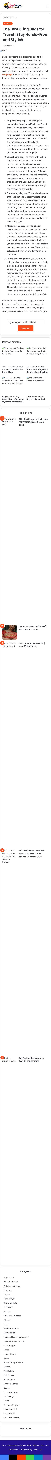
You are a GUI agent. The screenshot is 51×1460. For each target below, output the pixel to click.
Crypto (7, 1294)
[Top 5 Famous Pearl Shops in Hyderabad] (38, 385)
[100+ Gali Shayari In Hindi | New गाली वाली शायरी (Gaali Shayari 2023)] (9, 520)
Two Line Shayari (11, 1405)
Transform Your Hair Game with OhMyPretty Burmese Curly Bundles (37, 369)
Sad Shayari (9, 1375)
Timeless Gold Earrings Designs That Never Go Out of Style (12, 369)
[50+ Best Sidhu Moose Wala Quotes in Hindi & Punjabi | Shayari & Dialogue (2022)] (9, 952)
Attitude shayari (11, 1282)
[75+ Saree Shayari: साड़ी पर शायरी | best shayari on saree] (9, 632)
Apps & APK (9, 1277)
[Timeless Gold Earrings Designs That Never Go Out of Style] (13, 355)
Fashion (13, 17)
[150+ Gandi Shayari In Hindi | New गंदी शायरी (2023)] (9, 744)
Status (7, 1388)
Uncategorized (10, 1409)
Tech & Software (11, 1392)
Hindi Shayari (9, 1333)
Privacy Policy (26, 1449)
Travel (6, 1401)
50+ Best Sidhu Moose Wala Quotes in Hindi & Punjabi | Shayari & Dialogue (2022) (31, 853)
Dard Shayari (9, 1299)
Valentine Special (11, 1418)
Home (5, 17)
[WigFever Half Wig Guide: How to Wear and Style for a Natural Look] (13, 385)
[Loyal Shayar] (13, 5)
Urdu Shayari (9, 1413)
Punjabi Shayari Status (14, 1362)
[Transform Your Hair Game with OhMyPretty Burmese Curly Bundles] (38, 355)
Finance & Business (12, 1316)
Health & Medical (11, 1328)
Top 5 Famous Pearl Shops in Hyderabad (36, 397)
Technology (9, 1396)
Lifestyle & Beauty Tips (14, 1341)
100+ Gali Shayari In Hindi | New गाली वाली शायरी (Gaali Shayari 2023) (33, 421)
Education (8, 1307)
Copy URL (25, 328)
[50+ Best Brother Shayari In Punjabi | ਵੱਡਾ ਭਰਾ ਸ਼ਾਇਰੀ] (9, 1159)
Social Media (9, 1379)
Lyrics (6, 1350)
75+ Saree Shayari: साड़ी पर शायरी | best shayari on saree (33, 628)
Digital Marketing (11, 1303)
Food (6, 1324)
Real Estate (9, 1371)
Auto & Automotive (12, 1286)
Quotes (7, 1367)
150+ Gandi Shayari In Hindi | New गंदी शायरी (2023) (32, 645)
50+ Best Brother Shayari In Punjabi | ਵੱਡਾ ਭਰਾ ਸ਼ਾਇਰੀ (31, 1059)
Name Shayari (10, 1354)
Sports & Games (11, 1384)
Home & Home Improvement (16, 1337)
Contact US (14, 1449)
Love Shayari (9, 1345)
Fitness (7, 1320)
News (6, 1358)
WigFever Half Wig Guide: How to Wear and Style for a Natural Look (13, 399)
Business (8, 1290)
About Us (38, 1449)
